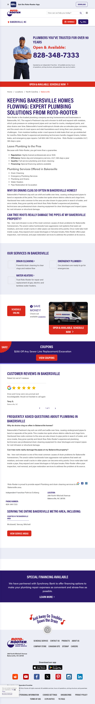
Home (9, 91)
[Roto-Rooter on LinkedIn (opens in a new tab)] (80, 676)
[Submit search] (81, 12)
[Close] (14, 689)
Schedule (70, 21)
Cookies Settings (50, 694)
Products (66, 640)
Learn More (46, 597)
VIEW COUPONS (46, 358)
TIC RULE (61, 698)
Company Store (40, 646)
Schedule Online (16, 310)
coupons (42, 316)
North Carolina (32, 91)
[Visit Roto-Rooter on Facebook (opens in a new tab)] (82, 483)
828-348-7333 (56, 54)
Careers (74, 646)
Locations (19, 91)
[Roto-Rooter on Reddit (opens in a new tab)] (15, 676)
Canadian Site (54, 646)
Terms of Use (35, 698)
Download (82, 4)
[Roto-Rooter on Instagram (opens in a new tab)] (69, 676)
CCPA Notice (50, 698)
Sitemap (65, 646)
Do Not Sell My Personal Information (23, 694)
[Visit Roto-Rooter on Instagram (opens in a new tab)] (86, 483)
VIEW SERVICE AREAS (19, 533)
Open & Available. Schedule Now (47, 84)
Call (84, 21)
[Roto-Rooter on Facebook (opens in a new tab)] (37, 676)
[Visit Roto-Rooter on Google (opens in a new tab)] (78, 483)
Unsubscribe (66, 694)
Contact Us (55, 640)
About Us (75, 640)
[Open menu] (86, 13)
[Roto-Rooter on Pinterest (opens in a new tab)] (58, 676)
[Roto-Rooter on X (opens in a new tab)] (47, 676)
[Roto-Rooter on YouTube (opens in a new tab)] (26, 676)
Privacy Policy (81, 694)
